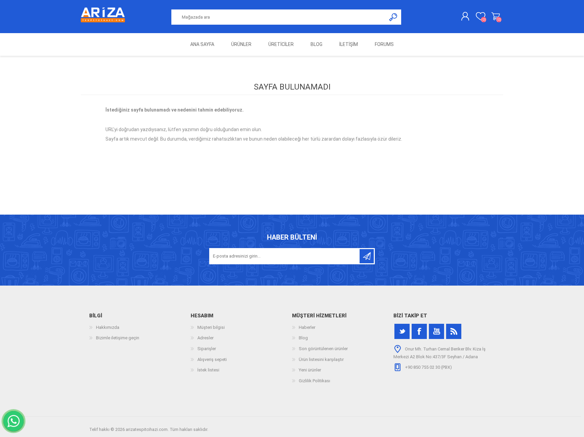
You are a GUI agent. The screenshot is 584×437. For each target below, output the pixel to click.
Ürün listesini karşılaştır (321, 359)
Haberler (307, 327)
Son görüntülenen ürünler (323, 348)
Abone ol (367, 256)
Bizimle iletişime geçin (117, 337)
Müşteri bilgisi (211, 327)
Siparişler (206, 348)
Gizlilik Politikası (314, 380)
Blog (303, 337)
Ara (393, 17)
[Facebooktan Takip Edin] (419, 331)
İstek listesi (208, 369)
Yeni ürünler (310, 369)
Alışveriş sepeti (495, 16)
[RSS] (453, 331)
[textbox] (279, 17)
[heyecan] (402, 331)
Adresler (205, 337)
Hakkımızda (107, 327)
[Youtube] (436, 331)
